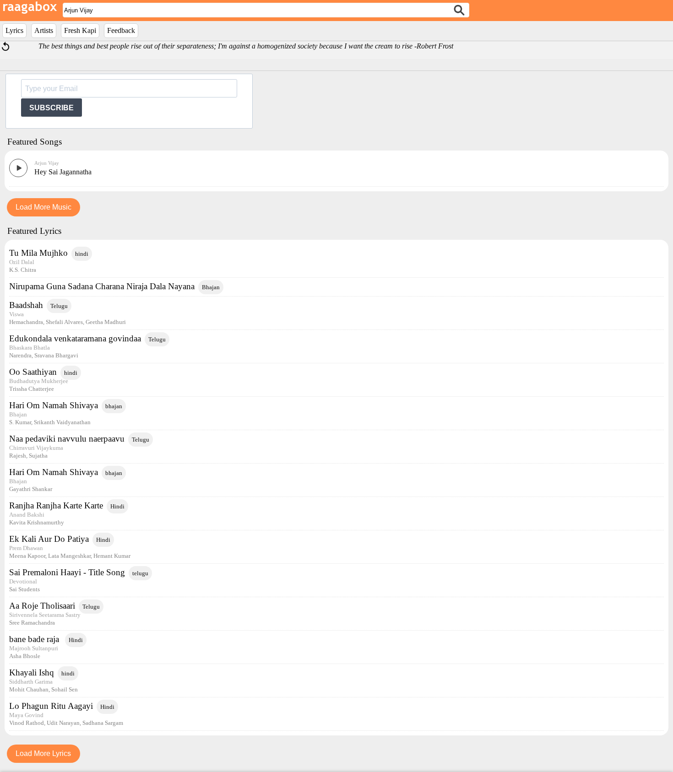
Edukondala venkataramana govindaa (75, 338)
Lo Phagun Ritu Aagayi (51, 706)
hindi (81, 253)
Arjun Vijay (46, 163)
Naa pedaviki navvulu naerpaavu (67, 438)
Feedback (121, 30)
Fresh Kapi (80, 30)
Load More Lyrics (43, 753)
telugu (140, 573)
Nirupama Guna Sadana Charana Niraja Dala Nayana (102, 286)
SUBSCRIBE (51, 108)
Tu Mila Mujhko (38, 253)
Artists (43, 30)
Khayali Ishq (31, 672)
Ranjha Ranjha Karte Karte (56, 505)
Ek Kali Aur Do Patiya (49, 539)
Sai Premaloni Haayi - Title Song (67, 572)
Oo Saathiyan (33, 372)
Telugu (59, 305)
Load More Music (43, 207)
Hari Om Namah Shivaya (53, 405)
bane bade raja (35, 639)
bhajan (113, 406)
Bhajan (211, 287)
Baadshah (26, 305)
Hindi (117, 506)
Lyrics (14, 30)
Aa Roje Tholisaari (42, 605)
